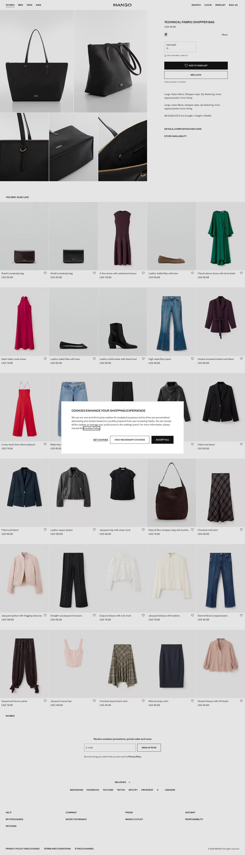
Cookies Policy (92, 428)
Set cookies (100, 439)
